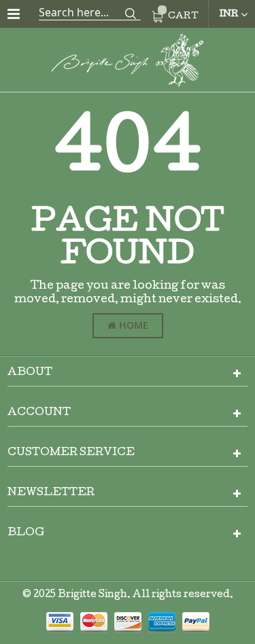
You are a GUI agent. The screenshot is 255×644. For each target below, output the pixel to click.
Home (132, 325)
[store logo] (128, 63)
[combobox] (90, 12)
